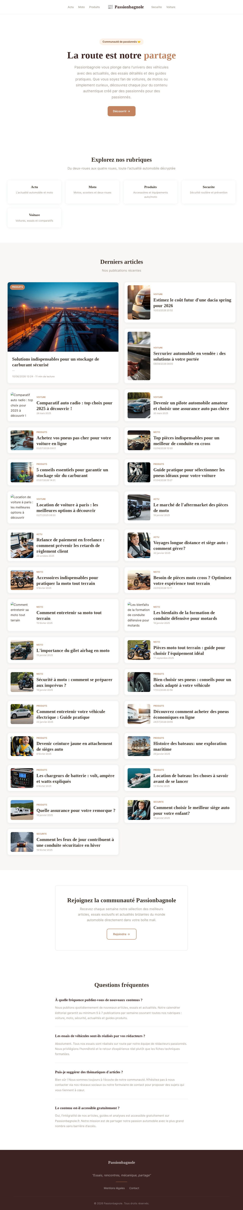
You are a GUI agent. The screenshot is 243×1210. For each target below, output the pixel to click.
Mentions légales (114, 1188)
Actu (71, 7)
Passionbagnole (125, 6)
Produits (94, 7)
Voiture (170, 7)
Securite (156, 7)
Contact (134, 1188)
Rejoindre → (121, 934)
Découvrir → (121, 111)
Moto (81, 7)
